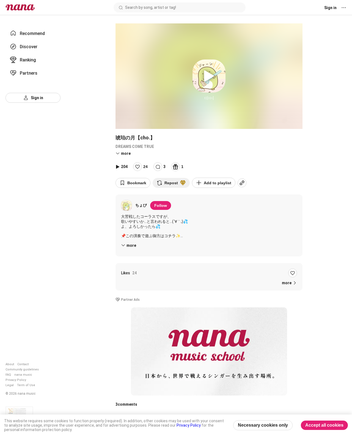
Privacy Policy (16, 380)
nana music (23, 375)
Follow (160, 205)
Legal (10, 385)
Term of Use (26, 385)
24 (145, 166)
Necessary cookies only (263, 425)
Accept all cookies (324, 425)
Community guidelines (22, 369)
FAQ (8, 375)
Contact (23, 364)
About (10, 364)
